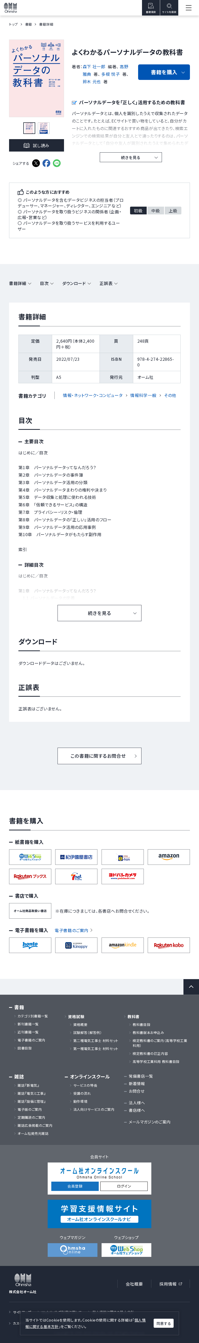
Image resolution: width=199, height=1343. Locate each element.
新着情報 (137, 1083)
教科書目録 (141, 1024)
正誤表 (106, 283)
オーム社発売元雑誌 (33, 1133)
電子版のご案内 (30, 1109)
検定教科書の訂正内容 (150, 1053)
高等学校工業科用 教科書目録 (156, 1061)
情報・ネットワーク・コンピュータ (93, 395)
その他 (170, 395)
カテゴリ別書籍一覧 (33, 1016)
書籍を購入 (164, 72)
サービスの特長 (85, 1085)
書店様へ (137, 1110)
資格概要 (80, 1024)
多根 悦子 (110, 74)
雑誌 (19, 1076)
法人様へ (137, 1102)
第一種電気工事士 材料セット (95, 1048)
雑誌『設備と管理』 (32, 1101)
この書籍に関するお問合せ (98, 755)
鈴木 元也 (92, 81)
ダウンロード (74, 283)
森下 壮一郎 (94, 66)
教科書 (133, 1016)
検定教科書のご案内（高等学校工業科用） (160, 1043)
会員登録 (75, 1186)
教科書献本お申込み (148, 1032)
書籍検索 (151, 12)
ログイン (124, 1186)
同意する (164, 1323)
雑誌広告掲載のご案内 (37, 1125)
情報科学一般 (143, 395)
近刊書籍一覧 (28, 1032)
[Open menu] (188, 8)
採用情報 (172, 1284)
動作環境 (80, 1101)
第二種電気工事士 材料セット (95, 1040)
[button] (29, 128)
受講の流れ (82, 1093)
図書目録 (25, 1048)
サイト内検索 (169, 12)
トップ (13, 24)
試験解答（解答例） (87, 1032)
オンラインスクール (90, 1076)
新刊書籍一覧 (28, 1024)
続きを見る (130, 157)
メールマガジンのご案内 (149, 1121)
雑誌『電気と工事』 (32, 1093)
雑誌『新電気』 (28, 1085)
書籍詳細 (17, 283)
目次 (44, 283)
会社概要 (134, 1284)
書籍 (28, 24)
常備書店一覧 (141, 1076)
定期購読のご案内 (31, 1117)
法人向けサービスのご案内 (94, 1109)
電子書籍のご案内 (71, 930)
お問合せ (137, 1091)
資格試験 (76, 1016)
